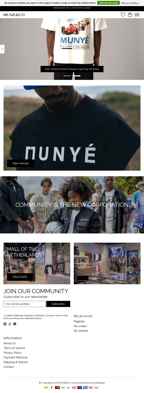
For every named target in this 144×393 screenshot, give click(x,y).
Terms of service (14, 348)
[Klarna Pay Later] (91, 388)
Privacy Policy (13, 352)
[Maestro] (79, 388)
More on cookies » (130, 3)
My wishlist (81, 331)
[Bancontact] (69, 388)
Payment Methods (16, 357)
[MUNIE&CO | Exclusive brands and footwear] (14, 14)
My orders (80, 326)
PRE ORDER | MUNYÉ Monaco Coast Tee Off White (72, 69)
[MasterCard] (57, 388)
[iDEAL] (46, 388)
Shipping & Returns (16, 362)
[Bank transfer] (96, 388)
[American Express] (85, 388)
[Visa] (63, 388)
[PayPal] (52, 388)
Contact (9, 367)
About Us (10, 343)
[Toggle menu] (136, 14)
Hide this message (108, 3)
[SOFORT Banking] (74, 388)
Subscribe (58, 304)
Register (79, 321)
